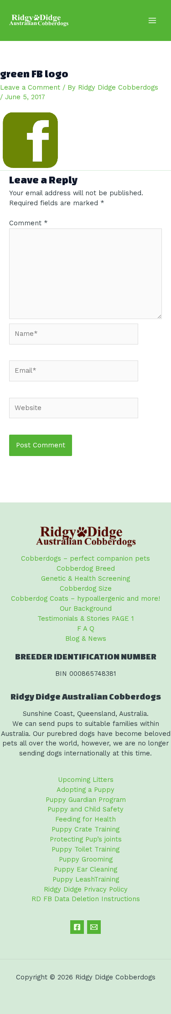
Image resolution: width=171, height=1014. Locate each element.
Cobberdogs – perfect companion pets (85, 558)
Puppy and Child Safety (85, 809)
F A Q (85, 628)
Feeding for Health (85, 819)
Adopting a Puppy (85, 790)
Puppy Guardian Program (86, 800)
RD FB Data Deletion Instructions (85, 899)
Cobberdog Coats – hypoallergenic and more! (85, 598)
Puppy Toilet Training (85, 849)
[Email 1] (94, 927)
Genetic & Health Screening (85, 578)
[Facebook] (77, 927)
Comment (28, 223)
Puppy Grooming (86, 859)
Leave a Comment (30, 87)
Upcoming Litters (86, 780)
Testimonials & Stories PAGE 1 (85, 618)
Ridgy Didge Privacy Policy (86, 889)
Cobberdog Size (86, 588)
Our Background (86, 608)
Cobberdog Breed (86, 568)
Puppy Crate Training (85, 829)
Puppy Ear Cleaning (85, 869)
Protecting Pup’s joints (86, 839)
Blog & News (85, 638)
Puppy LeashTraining (85, 879)
